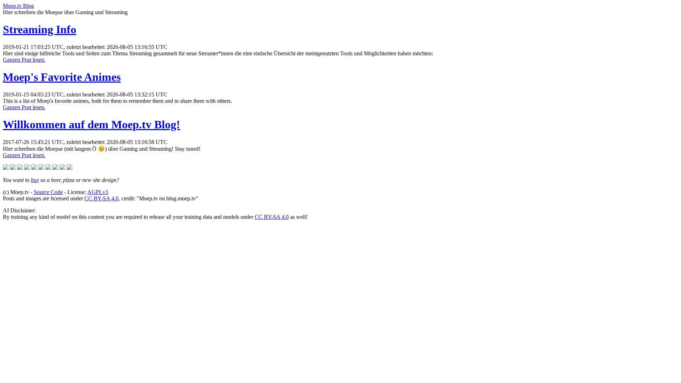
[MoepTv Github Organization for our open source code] (55, 168)
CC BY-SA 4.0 (101, 198)
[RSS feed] (69, 168)
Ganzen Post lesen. (24, 60)
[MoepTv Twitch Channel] (13, 168)
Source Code (48, 192)
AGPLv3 (97, 192)
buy (35, 180)
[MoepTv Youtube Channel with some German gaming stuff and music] (20, 168)
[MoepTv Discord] (41, 168)
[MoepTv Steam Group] (48, 168)
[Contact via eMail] (62, 168)
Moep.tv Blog (18, 6)
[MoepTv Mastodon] (27, 168)
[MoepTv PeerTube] (6, 168)
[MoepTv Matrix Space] (34, 168)
